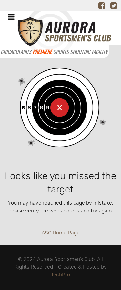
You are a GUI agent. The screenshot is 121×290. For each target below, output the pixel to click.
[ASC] (54, 35)
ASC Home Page (61, 233)
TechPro (60, 275)
